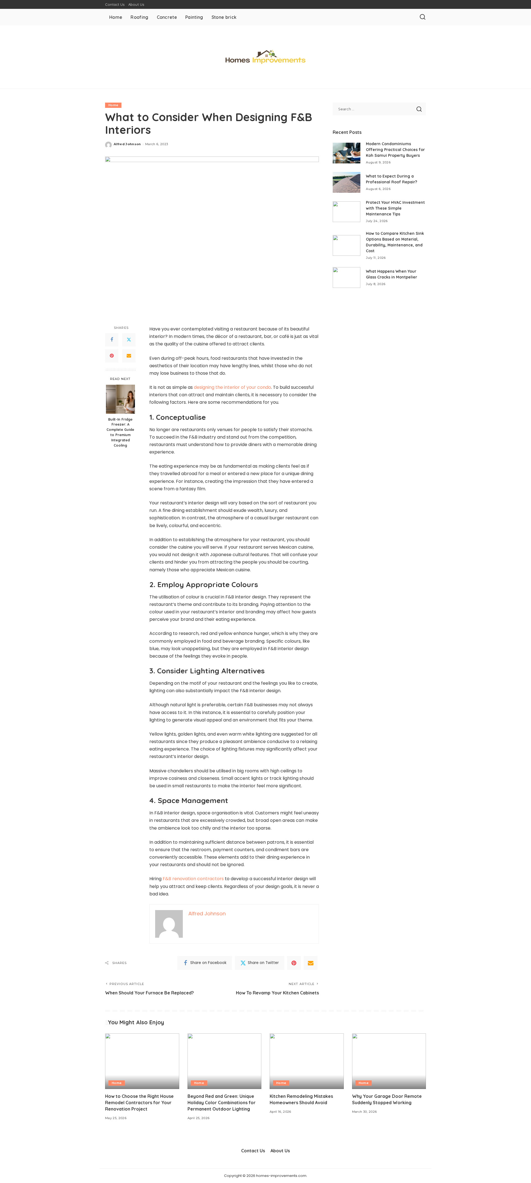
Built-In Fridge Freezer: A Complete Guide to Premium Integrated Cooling (120, 432)
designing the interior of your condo (232, 387)
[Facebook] (111, 339)
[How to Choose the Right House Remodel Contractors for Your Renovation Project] (142, 1061)
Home (113, 105)
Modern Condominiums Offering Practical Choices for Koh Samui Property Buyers (395, 149)
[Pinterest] (111, 356)
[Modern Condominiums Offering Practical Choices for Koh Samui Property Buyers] (346, 153)
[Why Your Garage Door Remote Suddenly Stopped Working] (389, 1061)
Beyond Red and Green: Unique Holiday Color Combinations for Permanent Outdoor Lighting (222, 1102)
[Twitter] (129, 339)
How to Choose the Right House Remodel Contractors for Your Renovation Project (139, 1102)
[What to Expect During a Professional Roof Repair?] (346, 182)
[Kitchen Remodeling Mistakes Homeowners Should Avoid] (307, 1061)
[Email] (129, 356)
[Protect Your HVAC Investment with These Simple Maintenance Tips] (346, 211)
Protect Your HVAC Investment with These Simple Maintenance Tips (395, 208)
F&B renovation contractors (193, 878)
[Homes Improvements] (265, 57)
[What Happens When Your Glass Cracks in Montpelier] (346, 277)
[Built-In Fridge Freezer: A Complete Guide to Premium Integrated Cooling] (120, 399)
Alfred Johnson (127, 144)
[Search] (422, 17)
